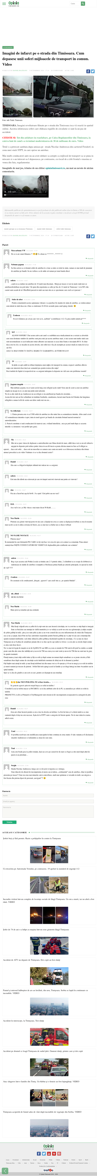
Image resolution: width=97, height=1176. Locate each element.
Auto (25, 1163)
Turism (32, 1163)
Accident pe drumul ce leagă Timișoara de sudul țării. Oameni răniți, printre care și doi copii (43, 1051)
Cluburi (64, 1163)
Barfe (86, 1160)
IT (57, 1163)
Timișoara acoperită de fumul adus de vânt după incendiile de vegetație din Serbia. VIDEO (42, 1111)
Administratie (26, 1160)
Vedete (46, 1163)
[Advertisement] (48, 17)
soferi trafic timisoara (63, 229)
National (65, 1160)
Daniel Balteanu (20, 70)
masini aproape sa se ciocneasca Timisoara (18, 229)
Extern (73, 1160)
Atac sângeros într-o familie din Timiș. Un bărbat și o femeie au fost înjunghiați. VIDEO (41, 1081)
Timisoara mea (10, 1163)
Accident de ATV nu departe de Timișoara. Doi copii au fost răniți (31, 959)
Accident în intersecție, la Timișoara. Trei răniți (23, 1020)
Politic (50, 1160)
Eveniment (16, 1160)
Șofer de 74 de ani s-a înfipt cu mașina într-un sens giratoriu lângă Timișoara (36, 929)
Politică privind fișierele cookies (78, 1163)
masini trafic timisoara (44, 229)
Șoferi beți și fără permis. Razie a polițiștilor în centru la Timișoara (32, 838)
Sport (80, 1160)
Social (34, 1160)
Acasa (7, 1160)
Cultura (58, 1160)
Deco (39, 1163)
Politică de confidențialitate (47, 1166)
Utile (19, 1163)
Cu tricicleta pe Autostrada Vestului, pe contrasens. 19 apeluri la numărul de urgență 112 (41, 868)
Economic (42, 1160)
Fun (52, 1163)
